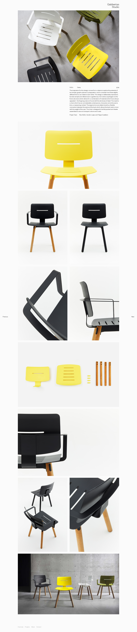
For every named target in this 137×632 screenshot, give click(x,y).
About (33, 627)
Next (132, 317)
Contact (38, 627)
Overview (20, 627)
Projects (27, 627)
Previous (5, 317)
